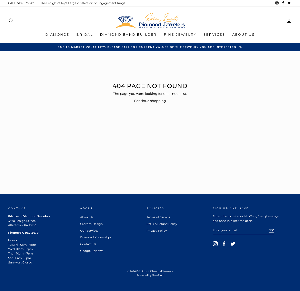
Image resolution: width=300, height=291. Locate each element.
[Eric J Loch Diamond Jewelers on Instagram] (215, 243)
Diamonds (57, 35)
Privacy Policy (157, 230)
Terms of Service (158, 217)
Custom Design (91, 224)
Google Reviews (91, 250)
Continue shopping (150, 101)
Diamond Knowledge (95, 237)
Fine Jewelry (180, 35)
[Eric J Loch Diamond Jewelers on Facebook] (224, 243)
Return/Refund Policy (162, 224)
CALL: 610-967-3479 (22, 3)
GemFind (157, 275)
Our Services (89, 230)
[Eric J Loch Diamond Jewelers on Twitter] (232, 243)
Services (214, 35)
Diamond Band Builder (128, 35)
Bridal (84, 35)
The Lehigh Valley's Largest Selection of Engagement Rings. (83, 3)
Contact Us (88, 244)
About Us (243, 35)
